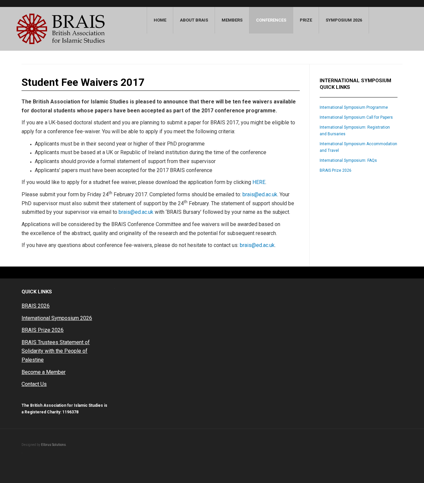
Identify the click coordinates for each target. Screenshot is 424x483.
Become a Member (44, 372)
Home (160, 20)
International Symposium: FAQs (348, 160)
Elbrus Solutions (53, 445)
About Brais (194, 20)
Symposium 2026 (344, 20)
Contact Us (34, 384)
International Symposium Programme (354, 107)
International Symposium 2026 (57, 318)
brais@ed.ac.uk (259, 194)
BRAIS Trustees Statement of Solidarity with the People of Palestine (56, 351)
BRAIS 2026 (36, 306)
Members (232, 20)
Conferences (271, 20)
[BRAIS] (61, 29)
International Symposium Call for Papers (356, 117)
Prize (306, 20)
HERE (258, 182)
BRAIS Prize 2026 (335, 170)
